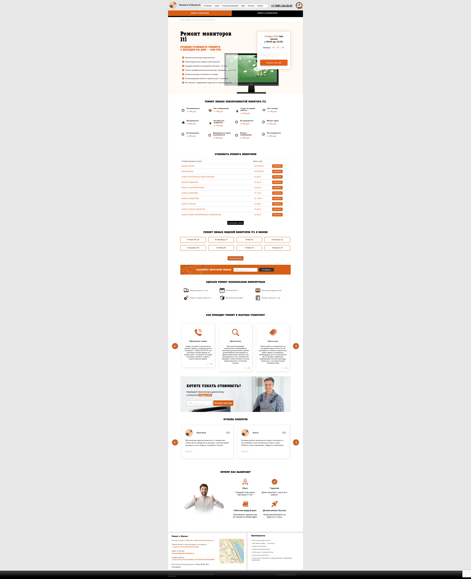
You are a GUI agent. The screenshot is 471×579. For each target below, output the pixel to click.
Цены (243, 6)
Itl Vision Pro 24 (193, 240)
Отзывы (260, 6)
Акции (217, 6)
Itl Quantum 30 (193, 248)
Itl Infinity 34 (221, 248)
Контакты (251, 6)
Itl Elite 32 (249, 240)
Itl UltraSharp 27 (221, 240)
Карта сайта (172, 576)
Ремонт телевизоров (200, 13)
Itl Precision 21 (277, 240)
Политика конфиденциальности (286, 574)
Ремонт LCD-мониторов (267, 13)
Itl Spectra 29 (277, 248)
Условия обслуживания (230, 6)
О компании (208, 6)
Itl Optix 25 (249, 248)
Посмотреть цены (235, 223)
